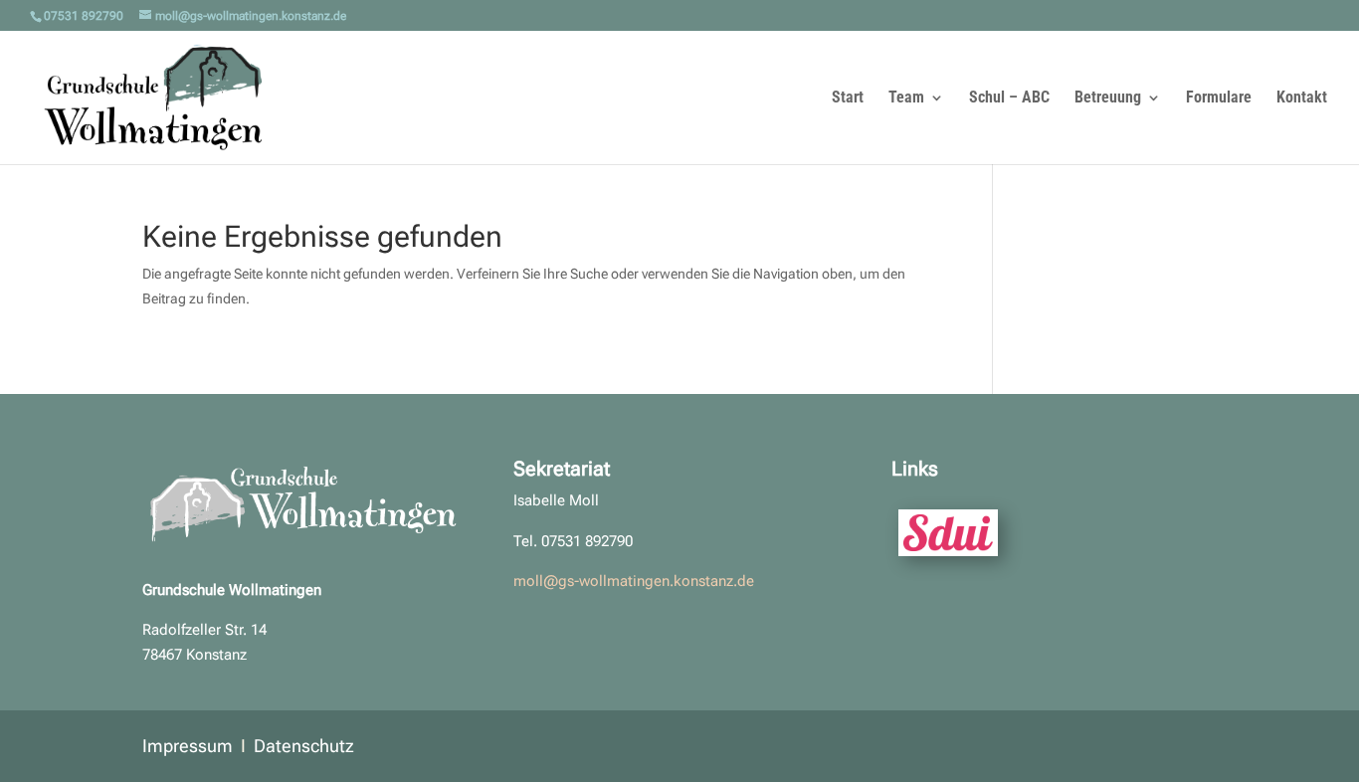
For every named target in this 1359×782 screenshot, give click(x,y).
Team (906, 98)
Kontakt (1301, 98)
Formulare (1219, 98)
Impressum (187, 745)
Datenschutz (304, 745)
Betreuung (1107, 98)
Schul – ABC (1009, 98)
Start (848, 98)
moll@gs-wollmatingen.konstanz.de (633, 581)
